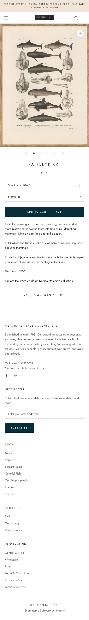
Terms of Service (15, 587)
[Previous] (25, 153)
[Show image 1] (34, 153)
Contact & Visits (14, 553)
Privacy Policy (13, 580)
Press (8, 566)
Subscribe (19, 428)
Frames (9, 487)
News (8, 453)
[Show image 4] (47, 153)
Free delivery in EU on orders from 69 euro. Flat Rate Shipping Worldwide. (44, 5)
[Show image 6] (55, 153)
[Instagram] (15, 375)
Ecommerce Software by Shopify (44, 610)
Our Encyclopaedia (17, 480)
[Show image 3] (42, 153)
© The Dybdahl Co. (44, 605)
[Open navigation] (6, 17)
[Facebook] (6, 375)
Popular (9, 460)
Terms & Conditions (17, 573)
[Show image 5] (51, 153)
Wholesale (11, 559)
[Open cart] (83, 18)
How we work (13, 530)
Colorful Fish (13, 473)
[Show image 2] (38, 153)
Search (9, 494)
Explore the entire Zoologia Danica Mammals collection (39, 281)
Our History (12, 523)
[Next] (63, 153)
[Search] (76, 17)
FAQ (7, 516)
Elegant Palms (13, 467)
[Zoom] (80, 33)
